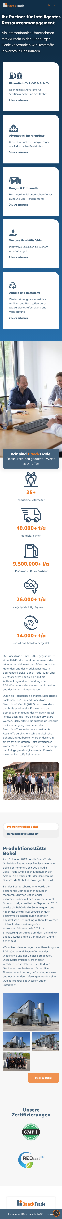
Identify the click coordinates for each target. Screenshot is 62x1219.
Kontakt (49, 1214)
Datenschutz (29, 1214)
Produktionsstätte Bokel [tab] (22, 826)
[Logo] (14, 5)
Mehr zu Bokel (43, 1077)
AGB (40, 1214)
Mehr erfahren (19, 100)
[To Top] (56, 1213)
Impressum (14, 1214)
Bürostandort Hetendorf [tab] (22, 833)
